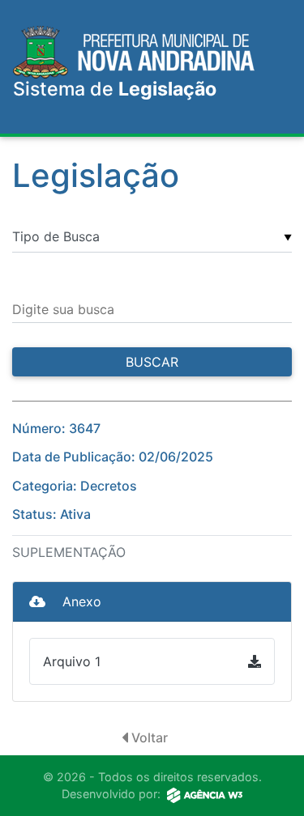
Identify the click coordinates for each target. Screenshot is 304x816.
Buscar (152, 362)
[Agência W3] (204, 794)
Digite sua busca (63, 309)
